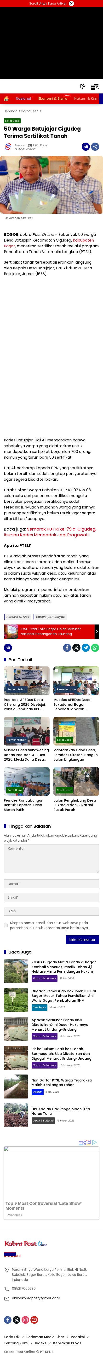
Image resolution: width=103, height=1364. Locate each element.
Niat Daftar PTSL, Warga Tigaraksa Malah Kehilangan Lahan (62, 1082)
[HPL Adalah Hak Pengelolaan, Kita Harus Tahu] (16, 1115)
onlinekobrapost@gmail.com (36, 1298)
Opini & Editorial (43, 1120)
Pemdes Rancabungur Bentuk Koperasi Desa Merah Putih (23, 805)
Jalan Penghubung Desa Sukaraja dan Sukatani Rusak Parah (74, 805)
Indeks (40, 1343)
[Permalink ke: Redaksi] (9, 146)
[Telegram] (86, 648)
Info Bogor (39, 1007)
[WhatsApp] (95, 648)
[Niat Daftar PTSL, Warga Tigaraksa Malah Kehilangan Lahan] (16, 1086)
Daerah (37, 1092)
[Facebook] (67, 648)
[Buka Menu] (93, 88)
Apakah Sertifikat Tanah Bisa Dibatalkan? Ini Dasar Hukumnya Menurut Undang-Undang (60, 1025)
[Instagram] (25, 1320)
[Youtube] (34, 1320)
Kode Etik (12, 1337)
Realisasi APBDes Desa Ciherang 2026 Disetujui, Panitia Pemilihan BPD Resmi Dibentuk (25, 705)
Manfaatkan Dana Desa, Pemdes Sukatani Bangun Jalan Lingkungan (75, 755)
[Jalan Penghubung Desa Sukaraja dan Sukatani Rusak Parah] (76, 781)
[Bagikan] (95, 147)
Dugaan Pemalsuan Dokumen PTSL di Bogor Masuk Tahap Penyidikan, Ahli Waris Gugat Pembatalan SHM (64, 996)
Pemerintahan (16, 689)
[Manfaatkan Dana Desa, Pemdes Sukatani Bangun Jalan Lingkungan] (76, 731)
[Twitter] (76, 648)
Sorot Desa (12, 121)
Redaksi (20, 145)
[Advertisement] (52, 43)
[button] (82, 86)
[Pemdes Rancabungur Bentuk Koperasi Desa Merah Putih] (27, 781)
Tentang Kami (16, 1343)
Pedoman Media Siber (45, 1337)
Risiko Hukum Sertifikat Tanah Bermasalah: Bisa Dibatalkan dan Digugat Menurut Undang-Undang (62, 1053)
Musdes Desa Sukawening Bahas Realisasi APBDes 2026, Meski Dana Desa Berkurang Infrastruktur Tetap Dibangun (26, 755)
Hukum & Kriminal (44, 978)
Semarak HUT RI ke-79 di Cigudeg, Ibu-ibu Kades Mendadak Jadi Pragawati (50, 532)
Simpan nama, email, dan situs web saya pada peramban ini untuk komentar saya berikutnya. (49, 925)
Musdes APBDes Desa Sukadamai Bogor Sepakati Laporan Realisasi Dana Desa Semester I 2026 (72, 705)
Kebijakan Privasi (67, 1343)
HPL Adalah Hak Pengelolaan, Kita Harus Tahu (61, 1111)
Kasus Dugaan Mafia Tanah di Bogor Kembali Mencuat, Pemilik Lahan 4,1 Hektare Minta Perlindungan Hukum (64, 967)
